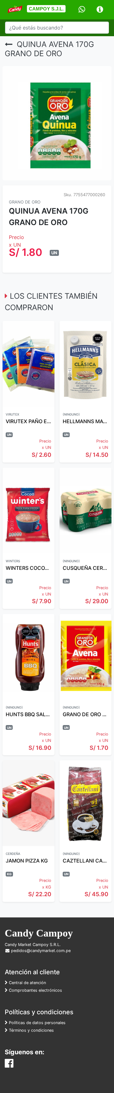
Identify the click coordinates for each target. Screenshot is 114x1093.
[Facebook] (9, 1065)
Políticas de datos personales (37, 1022)
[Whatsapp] (81, 9)
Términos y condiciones (31, 1030)
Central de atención (27, 982)
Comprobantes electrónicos (35, 990)
